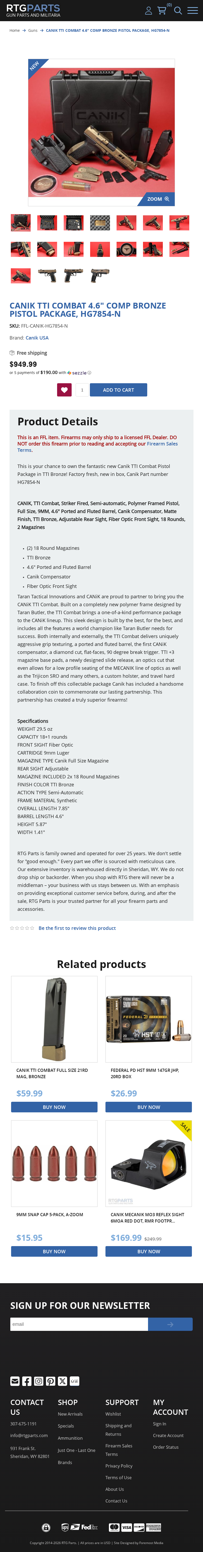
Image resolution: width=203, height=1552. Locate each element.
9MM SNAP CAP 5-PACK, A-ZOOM (49, 1214)
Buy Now (54, 1107)
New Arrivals (70, 1414)
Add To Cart (118, 390)
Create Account (168, 1435)
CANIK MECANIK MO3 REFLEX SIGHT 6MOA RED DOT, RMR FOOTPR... (147, 1218)
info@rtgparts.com (29, 1435)
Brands (65, 1462)
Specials (66, 1426)
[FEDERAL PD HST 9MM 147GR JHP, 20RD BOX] (149, 1019)
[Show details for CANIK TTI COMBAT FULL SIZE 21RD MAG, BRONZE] (54, 1019)
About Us (114, 1489)
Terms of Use (118, 1477)
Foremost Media (151, 1543)
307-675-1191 (23, 1424)
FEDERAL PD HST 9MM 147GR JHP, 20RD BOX (145, 1073)
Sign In (159, 1424)
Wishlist (113, 1414)
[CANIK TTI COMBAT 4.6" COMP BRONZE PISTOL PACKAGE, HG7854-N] (21, 223)
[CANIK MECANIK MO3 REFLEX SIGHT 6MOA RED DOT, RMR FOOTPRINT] (149, 1164)
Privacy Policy (118, 1466)
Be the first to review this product (77, 928)
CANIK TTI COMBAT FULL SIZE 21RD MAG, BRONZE (52, 1073)
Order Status (166, 1447)
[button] (101, 372)
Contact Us (116, 1501)
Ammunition (70, 1438)
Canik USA (37, 338)
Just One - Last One (76, 1450)
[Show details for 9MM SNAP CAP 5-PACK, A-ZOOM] (54, 1164)
